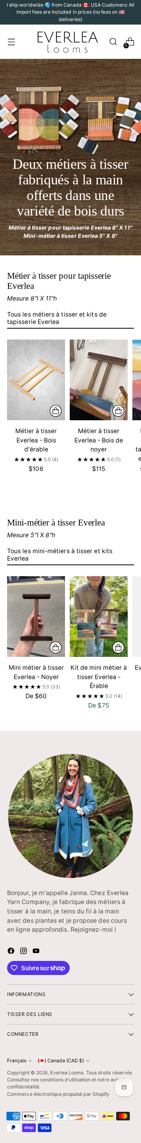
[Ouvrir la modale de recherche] (113, 42)
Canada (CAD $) (65, 1060)
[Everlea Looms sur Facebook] (11, 952)
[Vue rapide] (55, 411)
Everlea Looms (66, 1073)
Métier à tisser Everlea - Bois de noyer (98, 440)
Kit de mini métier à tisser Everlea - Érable (98, 677)
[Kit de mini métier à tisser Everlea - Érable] (99, 616)
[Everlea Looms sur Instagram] (24, 952)
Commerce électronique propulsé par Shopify (58, 1094)
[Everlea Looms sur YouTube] (37, 952)
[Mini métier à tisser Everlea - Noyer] (36, 616)
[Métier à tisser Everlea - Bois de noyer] (99, 380)
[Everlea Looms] (67, 42)
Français (16, 1060)
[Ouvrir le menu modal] (11, 42)
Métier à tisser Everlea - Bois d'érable (36, 440)
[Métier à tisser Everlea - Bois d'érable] (36, 380)
